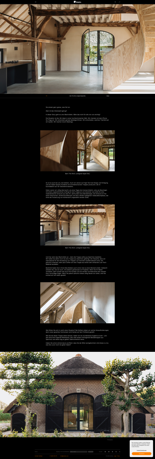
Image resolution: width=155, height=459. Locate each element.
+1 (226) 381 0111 (53, 456)
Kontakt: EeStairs (38, 456)
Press (118, 455)
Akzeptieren (141, 453)
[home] (77, 2)
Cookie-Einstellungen (142, 450)
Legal (115, 455)
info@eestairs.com (64, 456)
